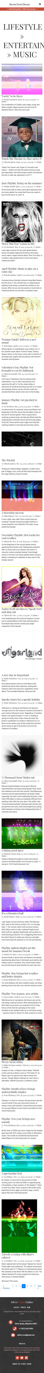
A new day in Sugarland (15, 675)
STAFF (23, 1364)
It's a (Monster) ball (12, 913)
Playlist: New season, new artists (20, 993)
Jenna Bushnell (10, 980)
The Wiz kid (8, 460)
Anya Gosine (8, 997)
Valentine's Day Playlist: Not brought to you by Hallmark (17, 369)
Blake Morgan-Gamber (13, 1065)
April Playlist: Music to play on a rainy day (20, 270)
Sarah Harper (9, 917)
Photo (23, 1307)
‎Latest (16, 1307)
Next (39, 1286)
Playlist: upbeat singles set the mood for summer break (19, 949)
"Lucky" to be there (12, 96)
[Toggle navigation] (40, 4)
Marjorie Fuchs (10, 854)
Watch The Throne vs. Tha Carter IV (22, 158)
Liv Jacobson (9, 247)
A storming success (13, 512)
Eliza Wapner (9, 516)
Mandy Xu (8, 954)
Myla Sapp (8, 346)
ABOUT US (17, 1364)
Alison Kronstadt (10, 374)
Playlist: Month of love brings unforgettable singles (18, 1090)
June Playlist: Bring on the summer (22, 183)
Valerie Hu (8, 541)
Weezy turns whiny (12, 1062)
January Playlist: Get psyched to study (19, 401)
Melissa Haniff (9, 186)
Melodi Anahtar (10, 275)
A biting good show (13, 850)
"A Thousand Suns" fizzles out (18, 777)
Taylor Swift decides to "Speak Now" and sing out (22, 610)
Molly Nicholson (10, 678)
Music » (4, 101)
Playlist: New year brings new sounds (18, 1120)
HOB (28, 1307)
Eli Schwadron (9, 162)
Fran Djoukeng (10, 1095)
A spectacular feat (12, 1173)
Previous (6, 1288)
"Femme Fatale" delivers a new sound (19, 341)
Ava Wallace (8, 1177)
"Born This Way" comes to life (18, 243)
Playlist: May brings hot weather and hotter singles (20, 975)
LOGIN (29, 1364)
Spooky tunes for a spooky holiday (21, 699)
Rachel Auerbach (10, 99)
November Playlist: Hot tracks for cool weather (21, 536)
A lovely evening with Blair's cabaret (18, 1256)
